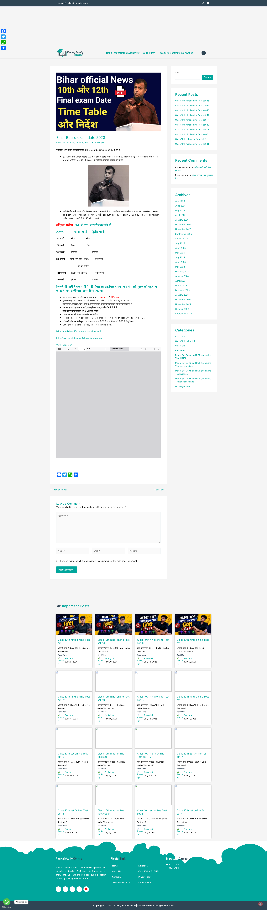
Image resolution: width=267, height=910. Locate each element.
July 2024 (180, 257)
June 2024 (180, 262)
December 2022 (183, 299)
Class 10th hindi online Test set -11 (192, 120)
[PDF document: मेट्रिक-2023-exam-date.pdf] (108, 402)
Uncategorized (83, 142)
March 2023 (181, 285)
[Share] (3, 48)
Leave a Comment (65, 142)
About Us (175, 53)
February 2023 (182, 290)
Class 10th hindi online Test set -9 (192, 129)
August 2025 (181, 238)
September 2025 (183, 234)
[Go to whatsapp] (6, 901)
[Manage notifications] (260, 904)
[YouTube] (208, 3)
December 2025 (183, 224)
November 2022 (183, 304)
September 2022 (183, 313)
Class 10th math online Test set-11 (192, 144)
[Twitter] (198, 3)
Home (109, 53)
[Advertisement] (133, 27)
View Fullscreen (64, 345)
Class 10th (180, 336)
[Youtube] (86, 889)
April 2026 (180, 215)
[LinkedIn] (72, 889)
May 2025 (180, 252)
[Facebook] (193, 3)
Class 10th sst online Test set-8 (190, 139)
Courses (164, 53)
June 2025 (180, 248)
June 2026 (180, 205)
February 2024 (182, 271)
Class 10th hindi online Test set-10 (192, 124)
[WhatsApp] (3, 42)
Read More (62, 655)
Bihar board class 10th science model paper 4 (78, 331)
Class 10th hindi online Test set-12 (192, 115)
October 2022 (182, 309)
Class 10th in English (185, 341)
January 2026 (182, 219)
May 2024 (180, 266)
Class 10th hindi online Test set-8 (191, 134)
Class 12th (180, 345)
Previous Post (58, 490)
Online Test (149, 53)
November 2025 (183, 229)
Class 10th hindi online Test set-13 (192, 110)
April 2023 (180, 280)
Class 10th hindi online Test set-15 (192, 100)
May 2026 (180, 210)
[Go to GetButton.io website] (6, 907)
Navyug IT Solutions (163, 905)
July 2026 (180, 201)
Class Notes (132, 53)
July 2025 (180, 243)
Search (178, 72)
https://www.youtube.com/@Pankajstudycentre (79, 338)
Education (119, 53)
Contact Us (187, 53)
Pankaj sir (69, 658)
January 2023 (182, 295)
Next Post (160, 490)
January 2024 (182, 276)
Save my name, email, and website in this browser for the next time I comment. (98, 561)
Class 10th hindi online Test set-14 (192, 105)
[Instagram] (203, 3)
